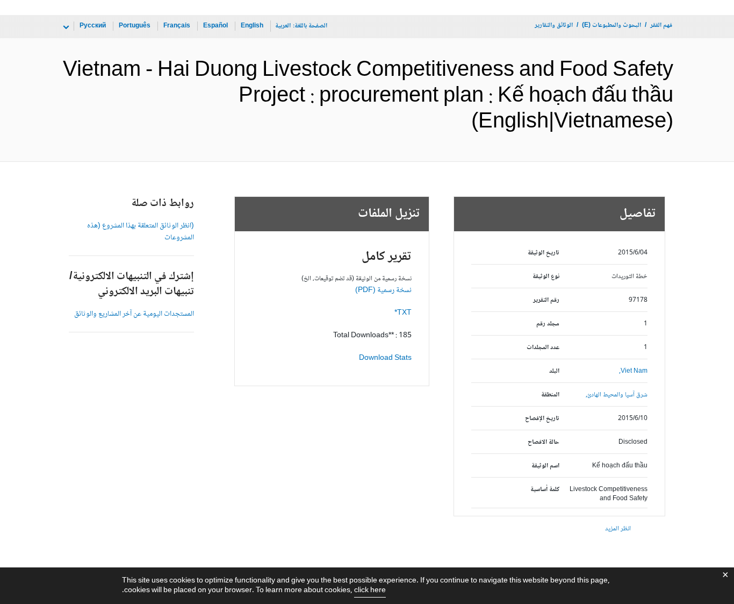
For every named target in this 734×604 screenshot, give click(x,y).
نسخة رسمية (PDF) (383, 290)
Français (176, 26)
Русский (93, 26)
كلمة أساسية (544, 489)
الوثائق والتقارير (554, 25)
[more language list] (65, 27)
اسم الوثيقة (545, 466)
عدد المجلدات (543, 347)
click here (370, 590)
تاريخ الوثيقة (543, 253)
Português (134, 26)
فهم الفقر (661, 25)
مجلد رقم (547, 324)
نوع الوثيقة (545, 276)
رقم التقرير (546, 300)
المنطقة (550, 395)
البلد (554, 371)
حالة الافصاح (543, 442)
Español (215, 26)
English (252, 26)
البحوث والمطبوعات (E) (611, 25)
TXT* (403, 313)
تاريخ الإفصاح (542, 418)
